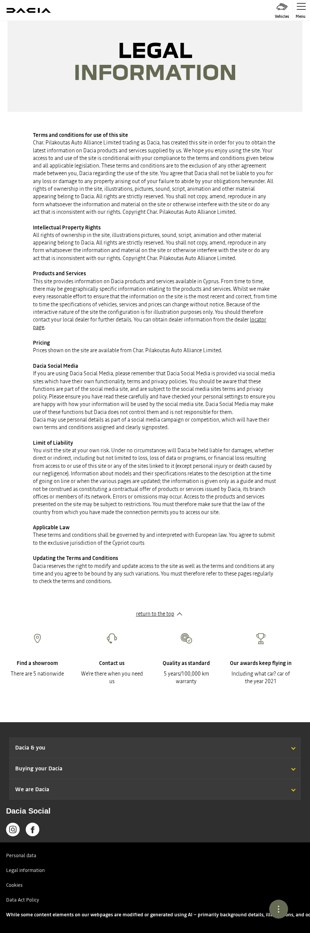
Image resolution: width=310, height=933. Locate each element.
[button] (155, 740)
